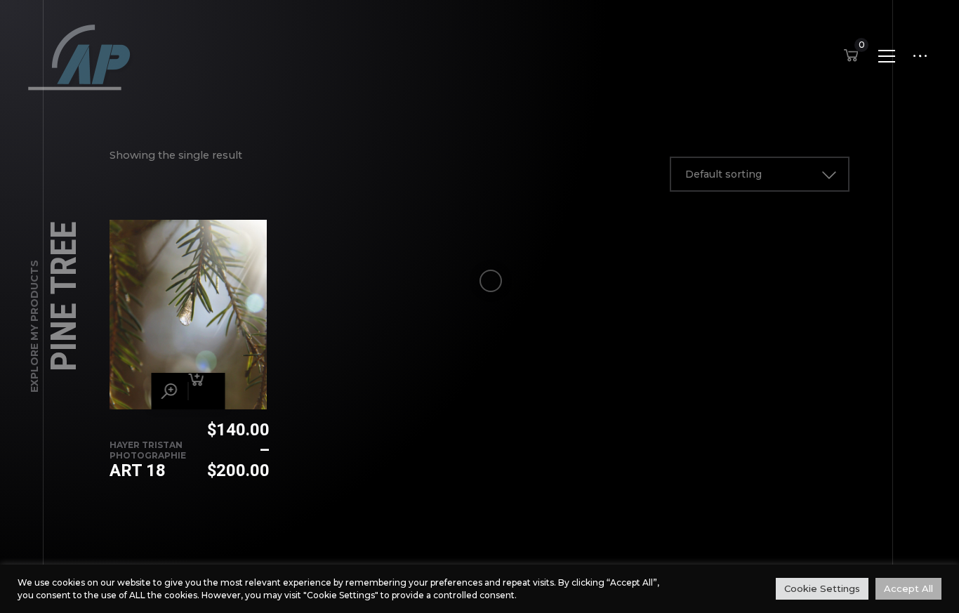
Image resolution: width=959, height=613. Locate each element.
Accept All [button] (908, 588)
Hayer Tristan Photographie (148, 450)
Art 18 (138, 470)
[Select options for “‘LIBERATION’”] (206, 391)
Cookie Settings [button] (822, 588)
